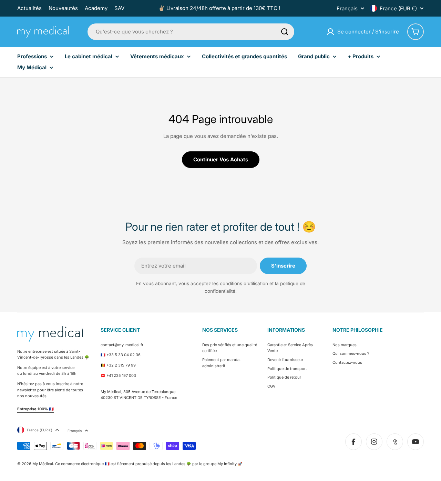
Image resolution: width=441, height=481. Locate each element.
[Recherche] (284, 32)
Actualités (29, 8)
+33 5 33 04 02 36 (123, 354)
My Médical (42, 463)
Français (347, 8)
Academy (96, 8)
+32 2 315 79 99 (121, 365)
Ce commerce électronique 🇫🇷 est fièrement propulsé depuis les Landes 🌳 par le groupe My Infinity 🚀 (149, 463)
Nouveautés (63, 8)
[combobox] (191, 31)
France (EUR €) (398, 8)
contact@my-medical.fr (122, 344)
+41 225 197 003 (121, 375)
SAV (119, 8)
